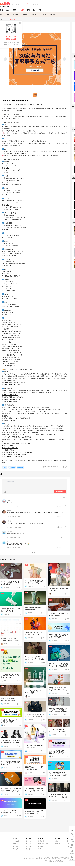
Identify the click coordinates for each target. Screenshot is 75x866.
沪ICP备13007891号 (29, 859)
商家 (14, 10)
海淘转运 (43, 14)
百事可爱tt (9, 521)
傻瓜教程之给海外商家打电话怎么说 (12, 397)
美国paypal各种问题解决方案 (10, 448)
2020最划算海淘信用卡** (9, 450)
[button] (15, 4)
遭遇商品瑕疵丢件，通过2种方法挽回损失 (14, 382)
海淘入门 (57, 841)
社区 (1, 14)
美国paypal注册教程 (7, 446)
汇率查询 (40, 849)
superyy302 (10, 531)
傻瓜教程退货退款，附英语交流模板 (12, 385)
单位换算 (40, 846)
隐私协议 (15, 843)
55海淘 (5, 4)
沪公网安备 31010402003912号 (55, 861)
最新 (8, 14)
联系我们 (28, 843)
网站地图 (15, 849)
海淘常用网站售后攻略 (8, 380)
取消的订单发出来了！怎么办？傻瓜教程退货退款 (16, 418)
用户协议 (15, 846)
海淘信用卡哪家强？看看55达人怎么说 (13, 456)
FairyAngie (9, 510)
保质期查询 (41, 841)
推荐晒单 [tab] (3, 559)
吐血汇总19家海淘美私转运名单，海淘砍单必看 (15, 454)
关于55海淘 (16, 841)
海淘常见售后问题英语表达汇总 (11, 399)
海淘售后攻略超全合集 (8, 420)
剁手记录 (24, 14)
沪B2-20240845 (53, 859)
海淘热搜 (57, 843)
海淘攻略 (15, 14)
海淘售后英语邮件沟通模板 (10, 401)
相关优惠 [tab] (12, 559)
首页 (1, 19)
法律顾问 (28, 849)
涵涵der (9, 500)
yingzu (8, 541)
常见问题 (28, 841)
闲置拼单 (34, 14)
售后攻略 (21, 467)
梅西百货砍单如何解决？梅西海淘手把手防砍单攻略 (17, 452)
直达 (7, 168)
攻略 (5, 467)
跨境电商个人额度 (43, 843)
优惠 (7, 10)
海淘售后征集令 (53, 108)
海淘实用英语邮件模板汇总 (20, 153)
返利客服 (28, 846)
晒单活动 (52, 14)
